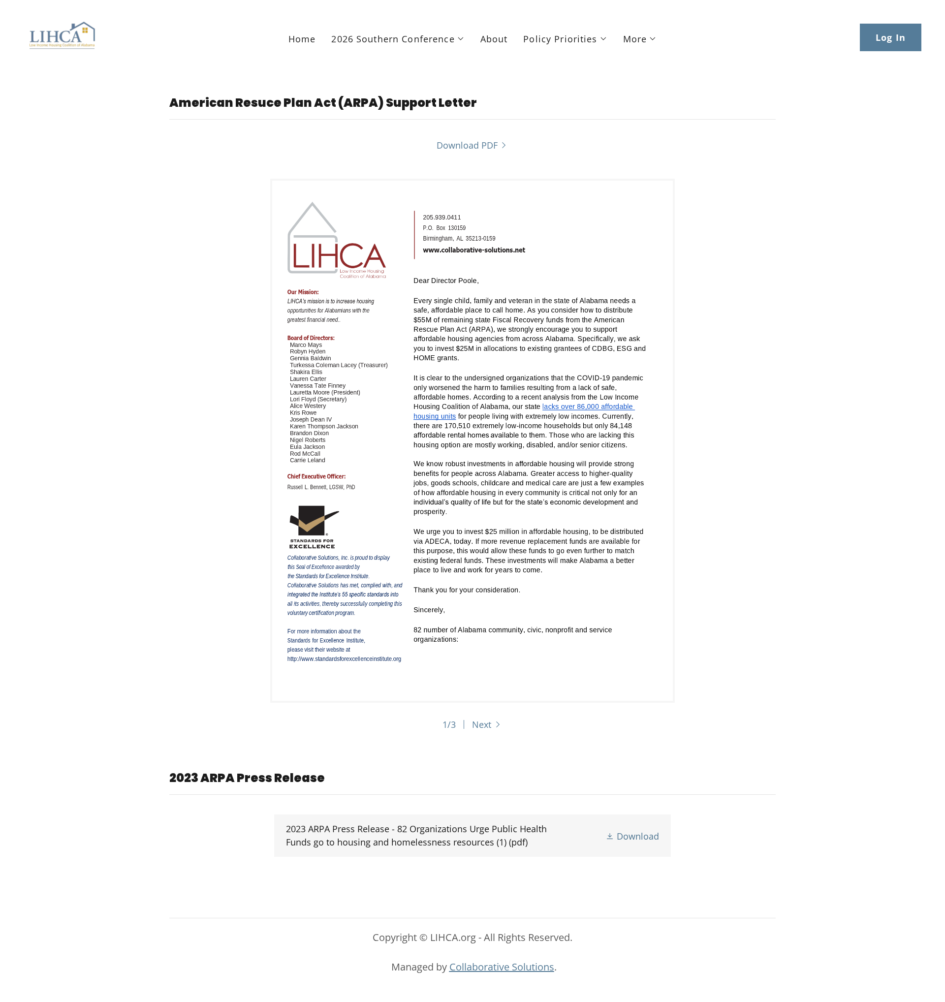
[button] (397, 39)
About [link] (494, 39)
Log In (891, 37)
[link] (62, 36)
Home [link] (302, 39)
